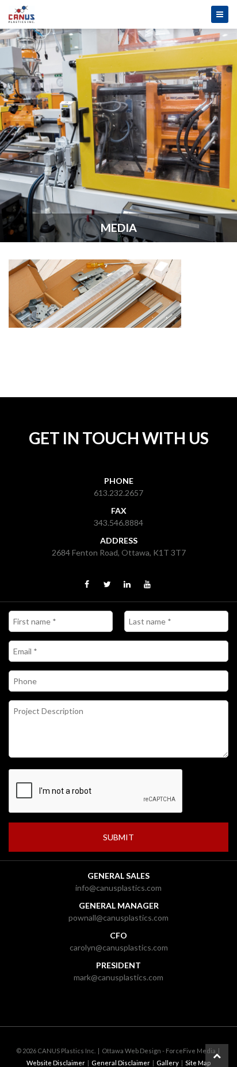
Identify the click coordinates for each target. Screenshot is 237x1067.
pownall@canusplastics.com (118, 917)
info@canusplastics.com (118, 888)
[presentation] (96, 791)
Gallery (167, 1062)
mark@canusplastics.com (118, 977)
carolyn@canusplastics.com (119, 947)
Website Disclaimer (55, 1062)
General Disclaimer (120, 1062)
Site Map (198, 1062)
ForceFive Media (191, 1050)
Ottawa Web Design (131, 1050)
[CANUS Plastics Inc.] (118, 14)
